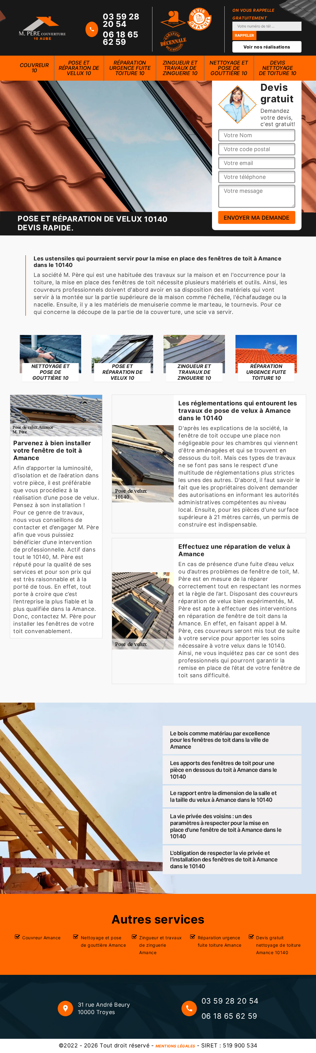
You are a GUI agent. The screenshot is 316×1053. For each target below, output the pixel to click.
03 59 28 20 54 (121, 20)
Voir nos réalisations (266, 46)
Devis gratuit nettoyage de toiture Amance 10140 (278, 945)
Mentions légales (175, 1046)
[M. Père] (42, 28)
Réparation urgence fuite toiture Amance (220, 941)
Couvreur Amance (41, 937)
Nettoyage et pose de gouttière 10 (229, 68)
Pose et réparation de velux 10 (79, 68)
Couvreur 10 (34, 68)
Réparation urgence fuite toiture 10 (130, 68)
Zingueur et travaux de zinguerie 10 (180, 68)
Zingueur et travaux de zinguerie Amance (160, 945)
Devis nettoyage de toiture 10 (277, 68)
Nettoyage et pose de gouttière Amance (103, 941)
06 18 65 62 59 (120, 38)
